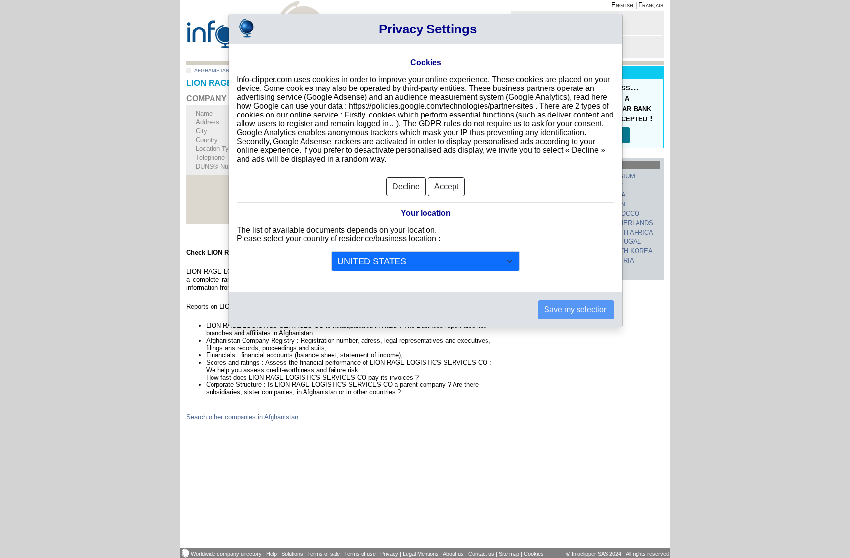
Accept (446, 186)
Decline (406, 186)
